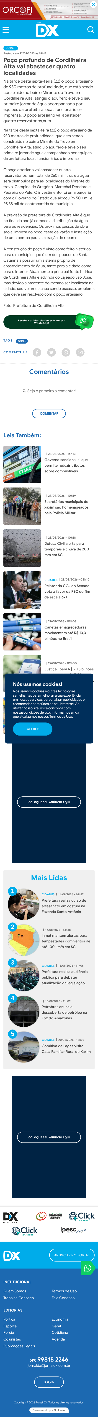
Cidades (50, 580)
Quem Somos (14, 1291)
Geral (10, 48)
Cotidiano (60, 1332)
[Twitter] (51, 352)
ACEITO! (33, 729)
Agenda (58, 1339)
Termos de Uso (64, 1291)
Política (9, 1319)
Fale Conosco (63, 1298)
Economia (60, 1319)
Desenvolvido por (49, 1410)
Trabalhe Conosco (18, 1298)
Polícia (8, 1332)
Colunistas (12, 1339)
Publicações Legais (19, 1346)
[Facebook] (37, 352)
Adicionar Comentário (51, 416)
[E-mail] (80, 352)
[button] (46, 322)
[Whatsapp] (66, 352)
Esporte (10, 1326)
